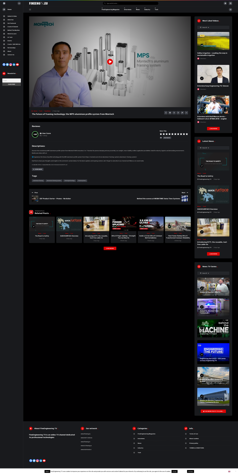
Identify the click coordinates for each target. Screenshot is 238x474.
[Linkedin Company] (14, 64)
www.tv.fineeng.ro (86, 445)
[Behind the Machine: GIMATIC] (213, 287)
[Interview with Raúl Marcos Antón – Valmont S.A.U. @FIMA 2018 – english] (213, 105)
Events (10, 40)
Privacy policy (193, 443)
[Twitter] (7, 64)
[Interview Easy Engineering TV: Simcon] (213, 74)
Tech (40, 111)
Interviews (141, 438)
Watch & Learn (12, 33)
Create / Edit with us (14, 44)
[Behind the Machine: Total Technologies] (213, 308)
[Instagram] (10, 64)
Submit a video (12, 16)
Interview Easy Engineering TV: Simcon (213, 86)
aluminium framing (38, 180)
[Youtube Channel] (17, 64)
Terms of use (193, 434)
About (9, 51)
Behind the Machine (14, 30)
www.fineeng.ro (85, 441)
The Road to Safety (42, 236)
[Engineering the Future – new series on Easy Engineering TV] (213, 352)
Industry (140, 448)
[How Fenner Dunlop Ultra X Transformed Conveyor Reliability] (178, 224)
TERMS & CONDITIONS (196, 448)
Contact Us (11, 54)
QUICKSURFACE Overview (69, 236)
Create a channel (13, 26)
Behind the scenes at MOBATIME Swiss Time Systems (158, 199)
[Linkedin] (40, 460)
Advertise (10, 19)
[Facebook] (4, 64)
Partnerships (11, 47)
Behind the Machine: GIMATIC (210, 292)
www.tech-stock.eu (86, 437)
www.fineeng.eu (85, 434)
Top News (47, 111)
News (35, 111)
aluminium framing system (54, 180)
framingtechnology (70, 180)
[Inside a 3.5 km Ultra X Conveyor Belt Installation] (151, 224)
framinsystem (82, 180)
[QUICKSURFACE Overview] (69, 224)
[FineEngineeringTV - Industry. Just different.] (9, 3)
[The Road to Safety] (42, 224)
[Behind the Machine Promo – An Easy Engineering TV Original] (213, 328)
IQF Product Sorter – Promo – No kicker (55, 199)
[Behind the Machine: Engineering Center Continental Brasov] (213, 397)
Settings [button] (190, 471)
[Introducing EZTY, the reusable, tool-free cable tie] (96, 224)
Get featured (12, 23)
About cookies (194, 438)
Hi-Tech (10, 37)
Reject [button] (47, 471)
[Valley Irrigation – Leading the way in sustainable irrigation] (213, 41)
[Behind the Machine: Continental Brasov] (213, 376)
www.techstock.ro (86, 449)
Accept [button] (174, 471)
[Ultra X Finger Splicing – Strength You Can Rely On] (123, 224)
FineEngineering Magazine (146, 434)
